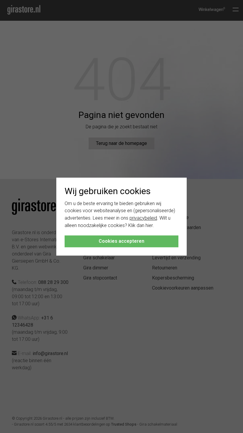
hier (149, 225)
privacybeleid (143, 218)
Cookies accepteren (121, 241)
